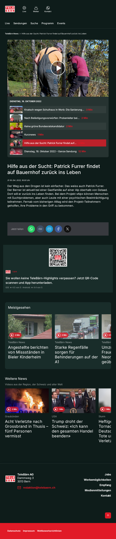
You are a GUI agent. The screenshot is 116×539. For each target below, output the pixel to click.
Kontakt (106, 495)
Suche (34, 23)
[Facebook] (58, 229)
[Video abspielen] (58, 68)
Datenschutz (14, 530)
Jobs (108, 474)
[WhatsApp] (31, 229)
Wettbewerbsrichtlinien (49, 530)
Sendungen (20, 23)
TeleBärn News (12, 33)
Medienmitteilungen (98, 490)
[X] (67, 229)
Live (7, 23)
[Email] (49, 229)
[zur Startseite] (10, 9)
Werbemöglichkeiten (97, 479)
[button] (40, 229)
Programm (48, 23)
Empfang (105, 485)
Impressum (29, 530)
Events (61, 23)
